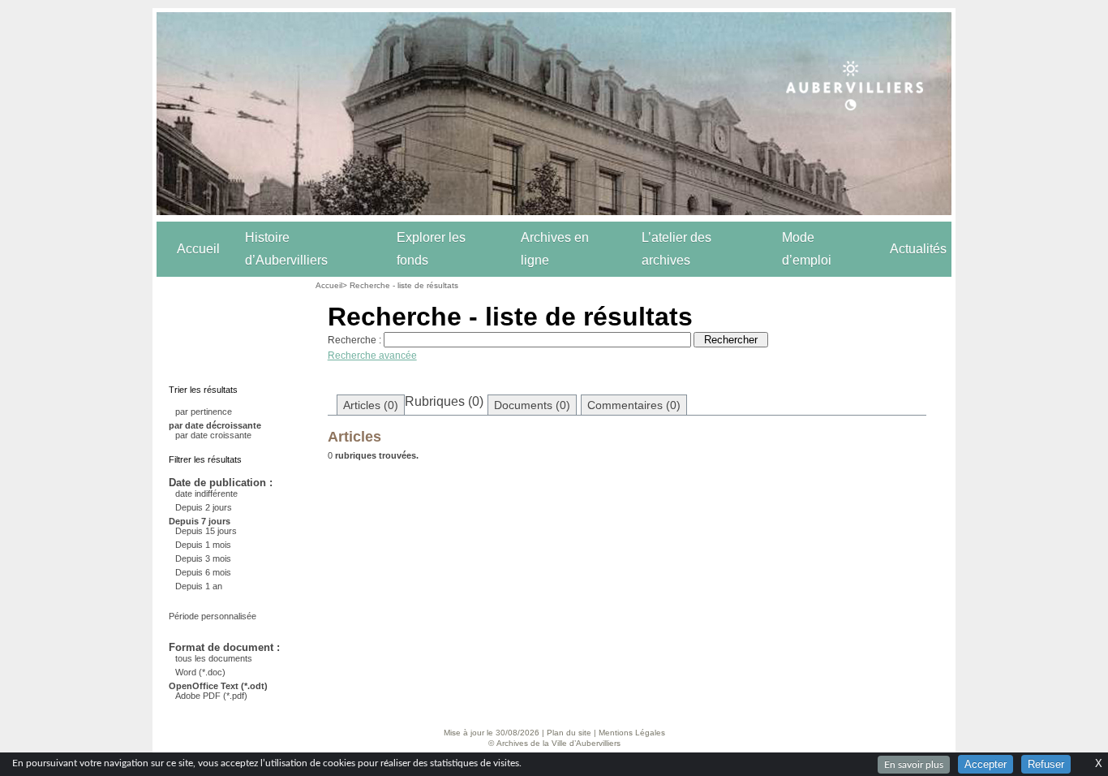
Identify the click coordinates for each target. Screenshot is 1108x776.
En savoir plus (913, 765)
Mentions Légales (632, 732)
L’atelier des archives (676, 249)
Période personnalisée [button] (212, 616)
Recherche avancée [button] (372, 355)
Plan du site (569, 732)
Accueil (198, 249)
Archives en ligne (555, 249)
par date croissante (213, 435)
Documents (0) (532, 405)
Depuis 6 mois (203, 572)
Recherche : (354, 340)
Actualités (918, 249)
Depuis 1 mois (203, 545)
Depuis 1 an (198, 586)
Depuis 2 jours (203, 507)
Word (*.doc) (200, 672)
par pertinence (203, 411)
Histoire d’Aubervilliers (286, 249)
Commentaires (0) (634, 405)
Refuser (1046, 764)
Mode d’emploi (806, 249)
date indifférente (206, 493)
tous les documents (213, 658)
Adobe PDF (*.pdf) (211, 696)
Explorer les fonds (431, 249)
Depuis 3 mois (203, 558)
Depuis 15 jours (206, 531)
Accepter (985, 764)
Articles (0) (370, 405)
